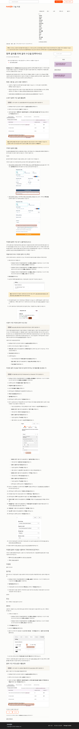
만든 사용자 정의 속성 (15, 505)
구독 (22, 60)
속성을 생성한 (39, 499)
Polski (40, 26)
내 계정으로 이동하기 (43, 41)
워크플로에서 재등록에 (43, 486)
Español (40, 15)
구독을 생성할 (14, 560)
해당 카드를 (41, 301)
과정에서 (35, 658)
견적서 (25, 151)
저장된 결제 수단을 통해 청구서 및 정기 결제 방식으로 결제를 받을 (23, 94)
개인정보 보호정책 (58, 725)
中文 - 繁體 (41, 31)
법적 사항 (50, 725)
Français (40, 21)
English (40, 38)
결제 (32, 658)
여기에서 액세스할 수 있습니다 (55, 49)
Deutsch (40, 17)
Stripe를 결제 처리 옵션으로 (21, 67)
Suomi (40, 29)
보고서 (12, 250)
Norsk (40, 34)
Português (41, 20)
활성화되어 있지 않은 (39, 165)
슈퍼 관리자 (31, 102)
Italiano (40, 24)
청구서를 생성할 (15, 557)
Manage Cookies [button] (67, 725)
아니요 (15, 712)
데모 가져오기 (58, 1)
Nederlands (41, 23)
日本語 (40, 18)
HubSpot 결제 (9, 67)
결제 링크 (21, 151)
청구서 (17, 151)
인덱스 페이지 (18, 545)
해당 (44, 541)
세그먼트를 (17, 250)
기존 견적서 (30, 151)
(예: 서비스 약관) (30, 165)
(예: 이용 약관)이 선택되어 (30, 196)
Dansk (40, 32)
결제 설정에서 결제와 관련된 (15, 165)
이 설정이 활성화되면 (11, 151)
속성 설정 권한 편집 (16, 327)
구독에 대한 (37, 151)
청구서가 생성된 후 (27, 557)
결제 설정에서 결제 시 (13, 196)
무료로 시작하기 (68, 1)
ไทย (39, 35)
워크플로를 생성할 (22, 337)
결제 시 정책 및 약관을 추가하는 (27, 91)
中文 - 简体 (41, 37)
